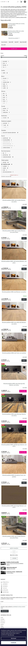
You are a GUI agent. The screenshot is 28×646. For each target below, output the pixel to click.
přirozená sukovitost (8, 172)
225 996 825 (5, 584)
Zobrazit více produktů (13, 38)
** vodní (5, 127)
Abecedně (3, 45)
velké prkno (6, 112)
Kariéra (2, 624)
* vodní (5, 125)
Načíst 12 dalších (14, 548)
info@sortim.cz (6, 582)
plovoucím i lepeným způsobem (10, 132)
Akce (5, 63)
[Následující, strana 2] (14, 552)
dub (5, 95)
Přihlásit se (5, 611)
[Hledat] (17, 1)
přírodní (5, 162)
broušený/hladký (7, 140)
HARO (5, 73)
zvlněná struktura (7, 147)
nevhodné (6, 123)
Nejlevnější (11, 42)
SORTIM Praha (5, 592)
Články (2, 626)
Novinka (5, 65)
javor (5, 99)
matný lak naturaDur (8, 157)
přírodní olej (6, 155)
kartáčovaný (6, 138)
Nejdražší (16, 42)
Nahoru (14, 558)
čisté (5, 170)
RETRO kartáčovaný (8, 144)
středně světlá (7, 82)
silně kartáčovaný (7, 142)
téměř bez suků (7, 164)
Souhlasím (13, 642)
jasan (5, 97)
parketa (5, 108)
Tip (4, 67)
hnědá (5, 86)
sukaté (5, 168)
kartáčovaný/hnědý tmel (9, 145)
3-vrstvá (6, 117)
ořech (5, 101)
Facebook (5, 588)
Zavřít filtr (14, 48)
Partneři (2, 628)
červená (5, 78)
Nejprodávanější (23, 42)
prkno (5, 110)
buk (4, 93)
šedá (5, 84)
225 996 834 (5, 586)
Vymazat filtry (13, 175)
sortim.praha (5, 590)
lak (4, 153)
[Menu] (25, 1)
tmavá (5, 80)
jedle (5, 103)
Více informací (11, 635)
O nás (2, 617)
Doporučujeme (4, 42)
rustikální (5, 166)
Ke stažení (3, 622)
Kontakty (2, 619)
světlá (5, 88)
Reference (3, 621)
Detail (24, 207)
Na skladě (6, 61)
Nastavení (13, 638)
